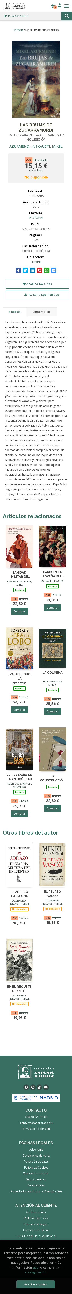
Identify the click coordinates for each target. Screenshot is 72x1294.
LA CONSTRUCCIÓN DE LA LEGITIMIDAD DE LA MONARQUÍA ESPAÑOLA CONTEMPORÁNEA (53, 778)
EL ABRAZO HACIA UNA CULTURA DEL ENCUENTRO (19, 894)
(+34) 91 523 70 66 (36, 1116)
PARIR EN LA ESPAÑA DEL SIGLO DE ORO (52, 574)
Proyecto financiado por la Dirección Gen (36, 1191)
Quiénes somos (36, 1212)
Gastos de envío (36, 1179)
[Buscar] (66, 16)
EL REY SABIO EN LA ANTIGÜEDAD (19, 776)
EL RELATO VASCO (52, 893)
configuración (35, 1272)
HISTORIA (18, 30)
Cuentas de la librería (36, 1230)
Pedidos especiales (36, 1218)
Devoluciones (36, 1185)
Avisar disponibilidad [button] (43, 295)
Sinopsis (14, 312)
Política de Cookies (36, 1167)
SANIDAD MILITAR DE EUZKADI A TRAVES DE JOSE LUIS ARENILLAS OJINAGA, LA (19, 574)
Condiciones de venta (36, 1155)
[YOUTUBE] (46, 1087)
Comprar (19, 611)
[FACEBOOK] (26, 1087)
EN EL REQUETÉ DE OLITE (19, 988)
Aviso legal (36, 1149)
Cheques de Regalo (36, 1224)
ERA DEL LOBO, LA (19, 676)
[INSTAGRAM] (33, 1087)
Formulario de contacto (36, 1128)
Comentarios (41, 312)
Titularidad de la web (36, 1173)
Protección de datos (36, 1161)
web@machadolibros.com (36, 1122)
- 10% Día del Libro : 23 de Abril (36, 1236)
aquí (36, 1267)
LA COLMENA (52, 672)
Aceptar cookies (35, 1284)
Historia (36, 261)
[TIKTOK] (39, 1087)
